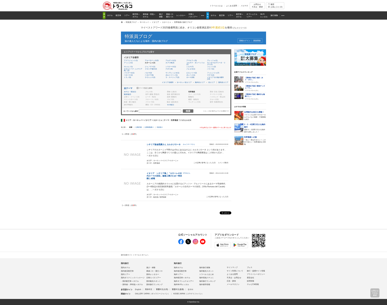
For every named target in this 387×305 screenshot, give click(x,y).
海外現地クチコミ (206, 278)
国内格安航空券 (127, 271)
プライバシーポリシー (256, 274)
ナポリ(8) (169, 69)
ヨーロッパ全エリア (184, 82)
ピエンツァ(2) (191, 73)
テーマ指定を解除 (145, 88)
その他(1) (170, 105)
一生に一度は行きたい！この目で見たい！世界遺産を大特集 (255, 140)
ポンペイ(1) (190, 75)
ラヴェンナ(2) (150, 77)
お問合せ (257, 5)
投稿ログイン (244, 41)
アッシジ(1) (128, 63)
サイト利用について (235, 271)
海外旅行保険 (204, 267)
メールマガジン (233, 284)
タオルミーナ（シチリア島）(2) (133, 69)
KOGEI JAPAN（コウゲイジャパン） (188, 294)
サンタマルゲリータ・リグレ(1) (216, 63)
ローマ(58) (190, 77)
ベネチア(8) (149, 75)
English (138, 289)
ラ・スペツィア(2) (172, 77)
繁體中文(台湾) (162, 289)
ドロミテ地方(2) (151, 69)
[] (239, 28)
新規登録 (257, 41)
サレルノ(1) (128, 66)
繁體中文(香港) (178, 289)
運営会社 (250, 278)
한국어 (190, 289)
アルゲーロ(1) (171, 60)
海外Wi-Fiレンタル (181, 284)
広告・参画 (231, 281)
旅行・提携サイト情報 (256, 271)
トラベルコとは (216, 6)
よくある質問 (231, 6)
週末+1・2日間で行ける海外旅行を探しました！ (254, 128)
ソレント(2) (211, 66)
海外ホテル (178, 267)
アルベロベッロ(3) (152, 60)
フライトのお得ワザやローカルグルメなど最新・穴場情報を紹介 (255, 115)
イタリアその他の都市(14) (215, 78)
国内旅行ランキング (154, 284)
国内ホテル (125, 267)
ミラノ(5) (127, 77)
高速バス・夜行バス (154, 271)
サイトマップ (232, 267)
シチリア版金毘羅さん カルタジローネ (164, 144)
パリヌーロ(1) (129, 73)
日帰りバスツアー (153, 278)
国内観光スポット (153, 281)
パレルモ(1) (190, 69)
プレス (249, 267)
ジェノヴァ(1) (150, 66)
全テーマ (128, 88)
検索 (188, 111)
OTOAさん (186, 173)
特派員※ (160, 127)
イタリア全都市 (168, 82)
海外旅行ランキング (207, 281)
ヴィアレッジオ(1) (172, 73)
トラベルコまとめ (206, 274)
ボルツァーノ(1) (172, 75)
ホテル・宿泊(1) (130, 92)
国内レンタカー (152, 274)
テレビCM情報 (253, 284)
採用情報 (250, 281)
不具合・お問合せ (234, 278)
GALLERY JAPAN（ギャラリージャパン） (152, 294)
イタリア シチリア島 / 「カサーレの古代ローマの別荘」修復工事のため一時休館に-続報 (164, 176)
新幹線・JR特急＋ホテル (132, 284)
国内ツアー (125, 274)
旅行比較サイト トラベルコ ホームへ (134, 255)
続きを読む (154, 155)
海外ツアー (178, 274)
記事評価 (139, 127)
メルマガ (244, 6)
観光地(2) (127, 94)
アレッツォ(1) (212, 60)
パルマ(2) (148, 73)
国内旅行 (125, 263)
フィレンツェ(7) (213, 73)
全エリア (211, 82)
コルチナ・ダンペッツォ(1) (195, 63)
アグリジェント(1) (131, 60)
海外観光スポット (206, 271)
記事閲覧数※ (149, 127)
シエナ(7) (190, 66)
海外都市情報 (204, 284)
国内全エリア (223, 82)
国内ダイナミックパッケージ (133, 278)
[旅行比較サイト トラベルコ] (122, 22)
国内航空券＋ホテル (130, 281)
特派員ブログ (138, 36)
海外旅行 (178, 263)
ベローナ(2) (128, 75)
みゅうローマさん (189, 144)
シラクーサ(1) (171, 66)
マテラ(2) (210, 75)
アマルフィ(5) (191, 60)
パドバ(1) (210, 69)
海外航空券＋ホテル (182, 278)
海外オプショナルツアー (184, 281)
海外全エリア (200, 82)
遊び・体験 (150, 267)
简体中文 (148, 289)
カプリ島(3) (170, 63)
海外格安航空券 (180, 271)
